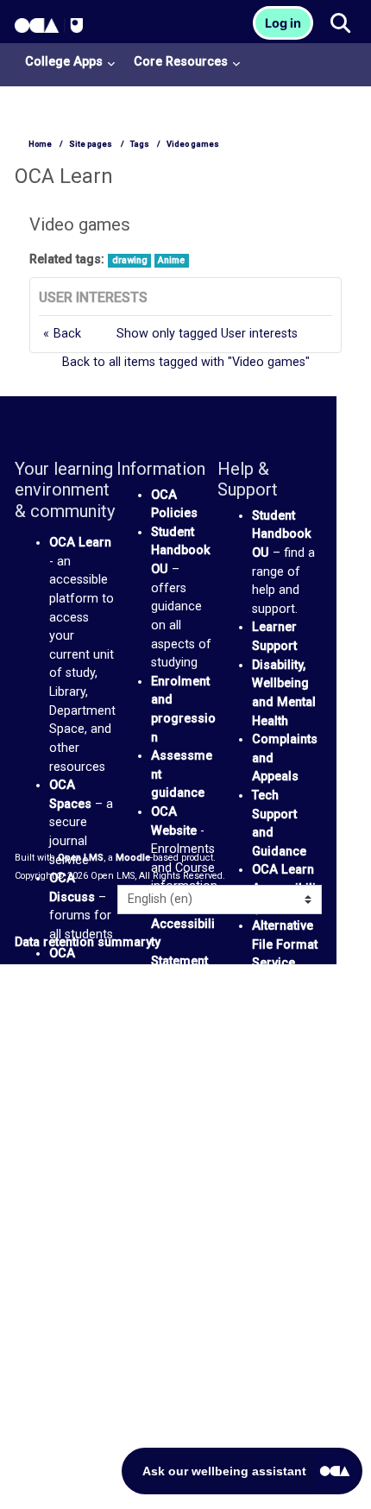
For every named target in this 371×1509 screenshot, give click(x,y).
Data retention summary (83, 942)
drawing (130, 260)
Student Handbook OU (181, 551)
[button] (339, 24)
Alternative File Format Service (285, 944)
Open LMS (81, 857)
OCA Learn (80, 542)
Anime (171, 260)
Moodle (133, 857)
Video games (193, 143)
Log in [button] (283, 23)
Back (67, 333)
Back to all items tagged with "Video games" (186, 362)
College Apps (64, 61)
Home (40, 143)
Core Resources (181, 61)
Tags (139, 143)
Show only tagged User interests (207, 333)
